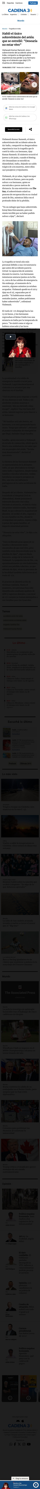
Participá (33, 3)
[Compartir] (30, 129)
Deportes (10, 3)
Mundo (4, 29)
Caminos (18, 3)
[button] (34, 85)
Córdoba (24, 14)
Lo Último (5, 14)
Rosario (33, 14)
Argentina (13, 14)
